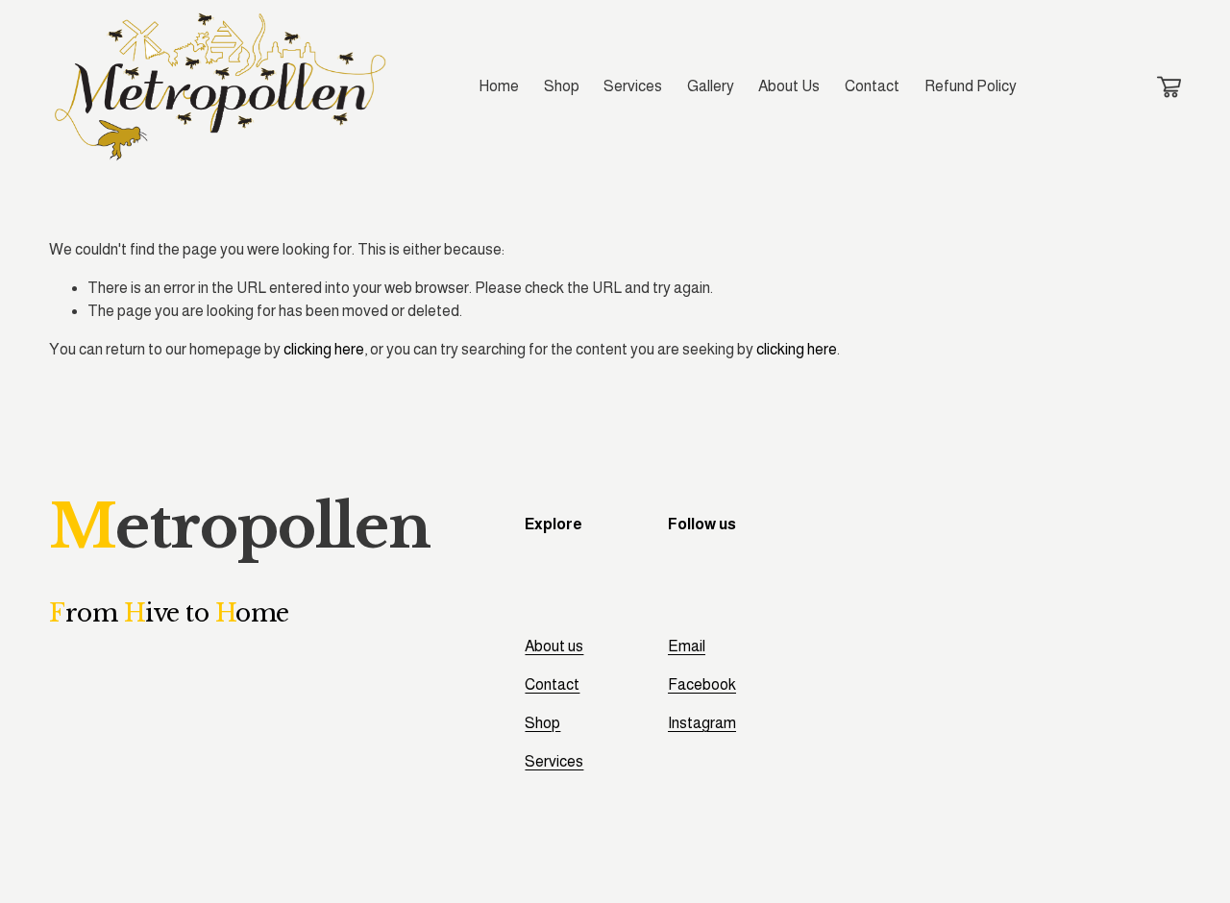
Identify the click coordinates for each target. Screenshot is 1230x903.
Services (632, 86)
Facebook (702, 684)
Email (686, 646)
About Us (789, 86)
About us (554, 646)
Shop (561, 86)
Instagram (702, 723)
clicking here (323, 349)
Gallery (710, 86)
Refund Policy (970, 86)
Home (499, 86)
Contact (872, 86)
